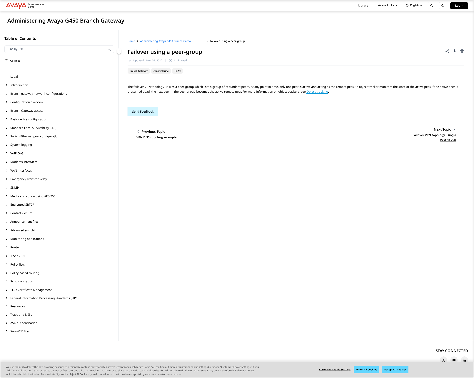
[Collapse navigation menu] (119, 51)
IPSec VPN (17, 256)
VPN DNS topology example (156, 137)
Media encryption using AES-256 (32, 196)
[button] (143, 111)
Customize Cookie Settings (335, 369)
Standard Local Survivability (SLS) (33, 128)
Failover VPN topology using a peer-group (434, 137)
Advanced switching (24, 230)
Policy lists (17, 264)
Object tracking (317, 92)
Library (363, 5)
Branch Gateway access (26, 111)
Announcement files (24, 222)
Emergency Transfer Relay (28, 179)
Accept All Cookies (395, 369)
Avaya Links (386, 5)
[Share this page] (447, 51)
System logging (21, 145)
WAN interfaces (21, 170)
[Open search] (431, 5)
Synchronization (21, 281)
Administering (160, 70)
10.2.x (177, 70)
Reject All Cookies (366, 369)
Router (15, 247)
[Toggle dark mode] (442, 5)
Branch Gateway (139, 70)
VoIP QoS (17, 153)
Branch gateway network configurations (38, 94)
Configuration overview (26, 102)
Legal (14, 77)
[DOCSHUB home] (26, 5)
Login (459, 6)
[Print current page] (462, 51)
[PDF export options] (454, 51)
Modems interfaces (24, 162)
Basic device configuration (28, 119)
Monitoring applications (27, 239)
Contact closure (21, 213)
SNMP (14, 187)
